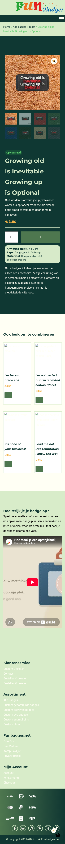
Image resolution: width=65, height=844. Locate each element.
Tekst (32, 26)
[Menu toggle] (61, 18)
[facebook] (15, 828)
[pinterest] (40, 828)
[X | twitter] (48, 828)
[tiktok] (56, 828)
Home (6, 26)
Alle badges (19, 26)
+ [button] (8, 395)
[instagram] (23, 828)
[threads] (31, 828)
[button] (54, 61)
